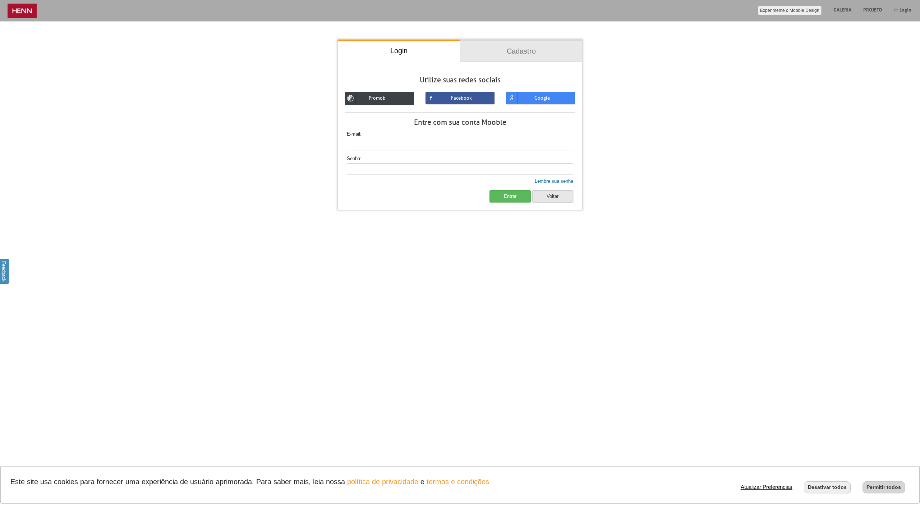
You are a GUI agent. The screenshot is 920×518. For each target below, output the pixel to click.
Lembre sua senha (554, 181)
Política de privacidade (382, 482)
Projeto (872, 9)
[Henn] (22, 10)
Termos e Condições (458, 482)
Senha (353, 158)
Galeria (842, 9)
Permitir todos (883, 487)
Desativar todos (827, 487)
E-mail (353, 134)
